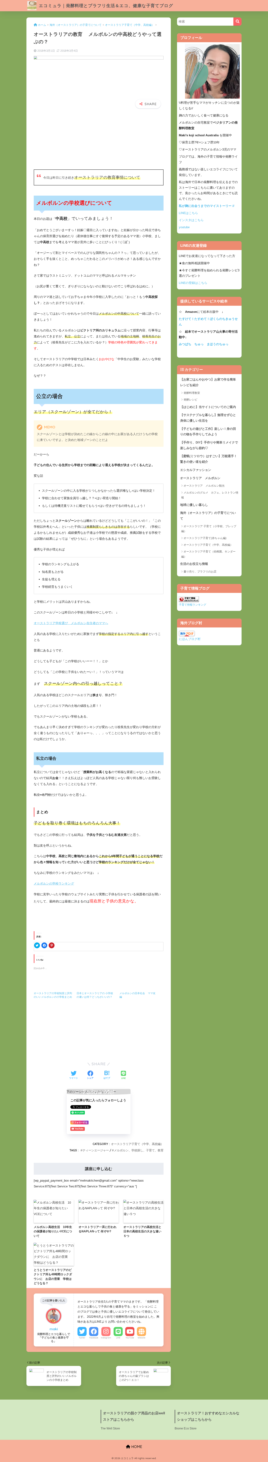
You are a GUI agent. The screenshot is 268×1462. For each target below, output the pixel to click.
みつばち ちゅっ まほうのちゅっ (203, 344)
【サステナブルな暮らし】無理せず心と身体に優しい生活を (208, 417)
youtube (184, 227)
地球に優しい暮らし (194, 505)
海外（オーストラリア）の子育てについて (208, 515)
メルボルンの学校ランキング (54, 883)
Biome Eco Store (186, 1428)
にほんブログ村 (190, 639)
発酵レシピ (190, 399)
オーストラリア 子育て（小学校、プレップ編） (208, 529)
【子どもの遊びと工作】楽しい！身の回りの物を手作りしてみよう (208, 431)
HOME (136, 1446)
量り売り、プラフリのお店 (200, 571)
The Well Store (110, 1428)
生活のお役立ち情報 (194, 564)
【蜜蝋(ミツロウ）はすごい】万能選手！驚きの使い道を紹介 (208, 458)
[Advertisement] (99, 139)
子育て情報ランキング (192, 604)
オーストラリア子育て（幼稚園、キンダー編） (208, 554)
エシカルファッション (195, 470)
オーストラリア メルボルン (202, 478)
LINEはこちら (188, 213)
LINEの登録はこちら (193, 283)
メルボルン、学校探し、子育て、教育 (139, 1150)
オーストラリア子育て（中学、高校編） (137, 1144)
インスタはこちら (191, 220)
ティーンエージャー (96, 1150)
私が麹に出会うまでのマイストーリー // (206, 206)
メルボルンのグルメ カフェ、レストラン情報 (209, 495)
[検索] (237, 21)
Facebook (93, 1337)
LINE (118, 1337)
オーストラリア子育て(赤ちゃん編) (205, 538)
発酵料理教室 (192, 392)
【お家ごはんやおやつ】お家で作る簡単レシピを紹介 (208, 382)
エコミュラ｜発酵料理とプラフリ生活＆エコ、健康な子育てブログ (105, 5)
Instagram (106, 1337)
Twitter (82, 1337)
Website (141, 1337)
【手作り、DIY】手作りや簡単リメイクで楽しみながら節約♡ (209, 445)
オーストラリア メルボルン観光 (204, 485)
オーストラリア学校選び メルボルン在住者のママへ (71, 623)
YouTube (130, 1337)
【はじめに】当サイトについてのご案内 (208, 407)
